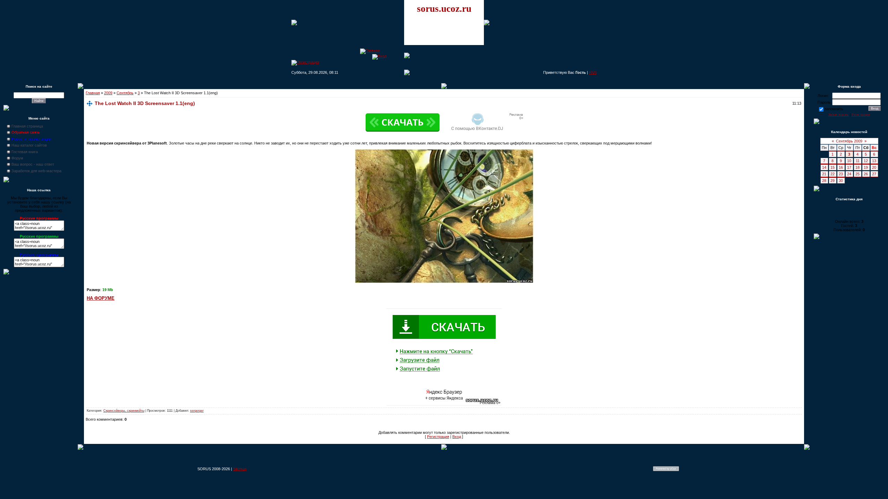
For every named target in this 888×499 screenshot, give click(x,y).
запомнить (834, 109)
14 (824, 167)
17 (849, 167)
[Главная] (370, 51)
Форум (17, 158)
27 (874, 174)
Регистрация (438, 437)
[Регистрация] (305, 62)
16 (841, 167)
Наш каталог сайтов (29, 145)
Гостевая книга (24, 152)
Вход (456, 437)
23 (841, 174)
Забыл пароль (838, 114)
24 (849, 174)
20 (874, 167)
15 (832, 167)
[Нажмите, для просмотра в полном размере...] (444, 282)
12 (866, 161)
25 (857, 174)
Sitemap (240, 469)
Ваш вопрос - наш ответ (32, 164)
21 (824, 174)
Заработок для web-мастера (36, 171)
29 (832, 180)
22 (832, 174)
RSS (593, 72)
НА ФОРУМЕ (100, 298)
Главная (93, 93)
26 (866, 174)
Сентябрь (125, 93)
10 (849, 161)
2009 (108, 93)
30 (841, 180)
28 (824, 180)
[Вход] (379, 56)
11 (858, 161)
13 (874, 161)
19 (866, 167)
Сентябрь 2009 (849, 141)
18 (857, 167)
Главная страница (27, 126)
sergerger (197, 410)
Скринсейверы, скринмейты (123, 410)
